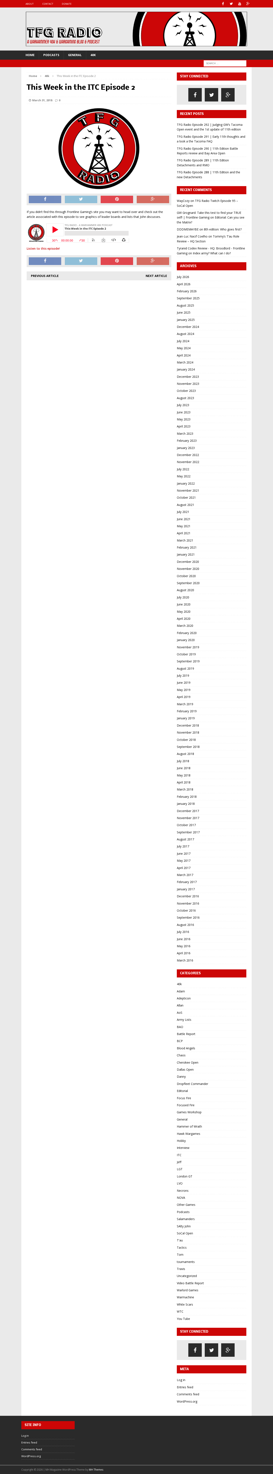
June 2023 (183, 412)
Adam (181, 991)
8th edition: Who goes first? (223, 229)
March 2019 (185, 704)
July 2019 (183, 675)
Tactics (182, 1247)
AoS (179, 1013)
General (75, 55)
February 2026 (187, 291)
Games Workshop (189, 1112)
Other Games (186, 1205)
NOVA (181, 1198)
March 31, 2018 (42, 100)
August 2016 (185, 925)
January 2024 (186, 369)
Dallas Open (185, 1069)
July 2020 (183, 597)
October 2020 (186, 576)
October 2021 (186, 497)
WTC (180, 1311)
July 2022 (183, 469)
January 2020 (186, 640)
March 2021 (185, 540)
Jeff (179, 1162)
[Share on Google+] (153, 199)
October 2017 (186, 825)
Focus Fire (184, 1098)
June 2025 (183, 312)
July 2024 (183, 341)
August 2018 (185, 754)
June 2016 (183, 939)
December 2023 (188, 377)
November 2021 (188, 490)
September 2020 (188, 583)
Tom (180, 1254)
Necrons (183, 1191)
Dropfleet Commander (192, 1084)
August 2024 (185, 334)
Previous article (45, 276)
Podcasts (51, 55)
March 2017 (185, 875)
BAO (180, 1027)
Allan (180, 1005)
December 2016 (188, 896)
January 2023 (186, 448)
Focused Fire (186, 1105)
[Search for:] (225, 63)
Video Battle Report (190, 1283)
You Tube (183, 1319)
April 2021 (183, 533)
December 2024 (188, 327)
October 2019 (186, 654)
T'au (180, 1240)
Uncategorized (187, 1276)
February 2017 (187, 882)
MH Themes (96, 1469)
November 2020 (188, 569)
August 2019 (185, 668)
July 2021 (183, 512)
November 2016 (188, 903)
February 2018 (187, 797)
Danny (181, 1076)
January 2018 (186, 804)
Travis (181, 1269)
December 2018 (188, 725)
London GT (184, 1176)
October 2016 (186, 910)
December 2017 (188, 811)
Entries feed (185, 1387)
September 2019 (188, 661)
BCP (180, 1041)
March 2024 (185, 362)
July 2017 (183, 846)
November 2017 (188, 818)
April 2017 (183, 868)
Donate (66, 3)
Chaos (181, 1055)
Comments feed (188, 1394)
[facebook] (195, 94)
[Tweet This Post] (81, 199)
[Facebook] (223, 3)
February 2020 (187, 633)
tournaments (186, 1262)
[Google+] (248, 3)
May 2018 (183, 775)
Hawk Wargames (188, 1134)
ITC (179, 1155)
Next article (156, 276)
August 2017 (185, 839)
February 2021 (187, 547)
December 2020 (188, 562)
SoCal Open (185, 1233)
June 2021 (183, 519)
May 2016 (183, 946)
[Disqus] (99, 338)
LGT (180, 1169)
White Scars (185, 1304)
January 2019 (186, 718)
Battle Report (186, 1034)
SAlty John (184, 1226)
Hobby (181, 1141)
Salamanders (186, 1219)
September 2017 (188, 832)
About (30, 3)
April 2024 (183, 355)
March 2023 (185, 433)
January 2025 (186, 320)
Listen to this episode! (43, 248)
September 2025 (188, 298)
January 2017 (186, 889)
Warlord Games (187, 1290)
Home (30, 55)
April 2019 (183, 697)
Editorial (182, 1091)
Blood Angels (186, 1048)
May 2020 (183, 612)
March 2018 (185, 789)
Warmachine (185, 1297)
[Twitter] (231, 3)
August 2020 (185, 590)
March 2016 (185, 960)
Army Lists (184, 1020)
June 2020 (183, 604)
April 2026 (183, 284)
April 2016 (183, 953)
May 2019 (183, 690)
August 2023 (185, 398)
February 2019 (187, 711)
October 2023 (186, 391)
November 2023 (188, 384)
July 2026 (183, 277)
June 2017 (183, 853)
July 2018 (183, 761)
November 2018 (188, 732)
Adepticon (184, 998)
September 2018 (188, 747)
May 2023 (183, 419)
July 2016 (183, 932)
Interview (183, 1148)
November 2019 (188, 647)
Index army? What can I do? (212, 253)
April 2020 (183, 619)
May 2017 (183, 861)
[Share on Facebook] (45, 199)
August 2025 (185, 305)
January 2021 (186, 554)
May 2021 (183, 526)
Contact (47, 3)
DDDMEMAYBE (188, 229)
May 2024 (183, 348)
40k (93, 55)
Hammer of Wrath (189, 1126)
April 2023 (183, 426)
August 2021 (185, 505)
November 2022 (188, 462)
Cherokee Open (187, 1062)
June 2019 (183, 683)
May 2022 (183, 476)
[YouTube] (239, 3)
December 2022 (188, 455)
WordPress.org (187, 1401)
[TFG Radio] (136, 29)
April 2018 (183, 782)
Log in (181, 1380)
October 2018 (186, 740)
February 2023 (187, 441)
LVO (180, 1183)
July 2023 (183, 405)
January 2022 (186, 483)
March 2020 (185, 626)
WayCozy (183, 201)
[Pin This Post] (117, 199)
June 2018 (183, 768)
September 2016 (188, 917)
